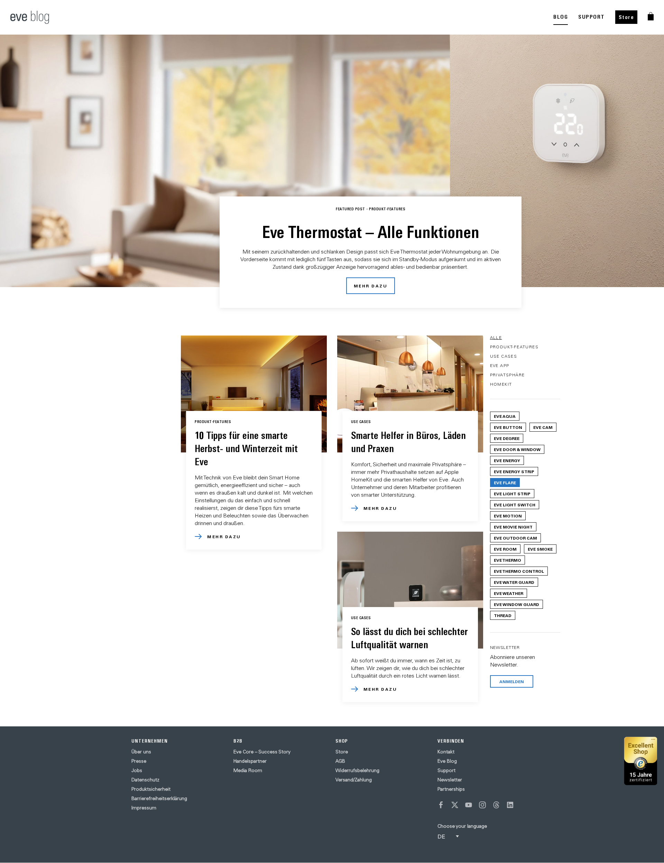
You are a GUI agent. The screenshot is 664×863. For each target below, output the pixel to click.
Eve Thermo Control (519, 571)
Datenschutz (145, 780)
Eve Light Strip (512, 493)
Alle (496, 337)
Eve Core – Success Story (261, 752)
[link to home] (29, 17)
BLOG (560, 16)
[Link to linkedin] (510, 804)
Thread (502, 615)
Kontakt (445, 752)
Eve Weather (508, 593)
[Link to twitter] (454, 804)
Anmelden (511, 681)
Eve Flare (505, 482)
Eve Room (505, 549)
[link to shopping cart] (651, 16)
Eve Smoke (540, 549)
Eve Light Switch (514, 504)
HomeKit (501, 384)
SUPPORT (591, 16)
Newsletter (449, 780)
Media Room (247, 770)
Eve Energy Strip (514, 471)
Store (626, 17)
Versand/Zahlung (353, 780)
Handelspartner (250, 761)
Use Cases (503, 356)
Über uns (141, 752)
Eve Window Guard (516, 604)
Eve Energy (507, 460)
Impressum (143, 808)
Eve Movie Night (513, 527)
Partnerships (451, 789)
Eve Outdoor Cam (515, 538)
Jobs (136, 770)
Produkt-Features (514, 346)
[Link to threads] (496, 804)
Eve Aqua (505, 416)
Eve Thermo (507, 560)
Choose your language (462, 826)
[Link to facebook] (440, 804)
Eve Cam (543, 427)
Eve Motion (508, 515)
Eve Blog (447, 761)
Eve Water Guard (514, 582)
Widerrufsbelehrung (357, 770)
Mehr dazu (371, 285)
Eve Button (508, 427)
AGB (340, 761)
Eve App (499, 365)
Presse (138, 761)
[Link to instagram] (482, 804)
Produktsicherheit (150, 789)
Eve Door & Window (517, 449)
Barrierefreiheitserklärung (159, 798)
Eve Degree (506, 438)
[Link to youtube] (468, 804)
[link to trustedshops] (640, 761)
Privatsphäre (507, 374)
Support (446, 770)
